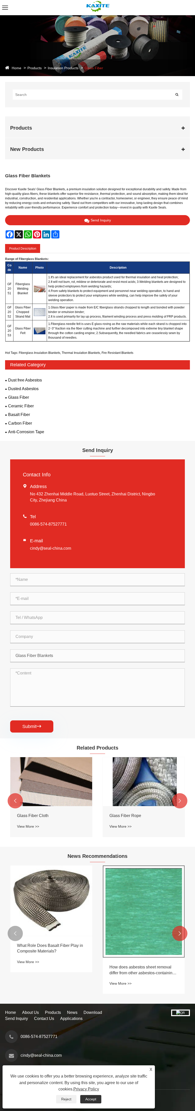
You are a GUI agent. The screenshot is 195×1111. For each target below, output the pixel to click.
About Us (30, 1012)
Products (34, 68)
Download (93, 1012)
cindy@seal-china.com (50, 548)
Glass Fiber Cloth (32, 815)
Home (16, 68)
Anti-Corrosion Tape (26, 432)
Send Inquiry (101, 220)
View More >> (28, 826)
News (72, 1012)
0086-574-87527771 (48, 524)
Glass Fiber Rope (125, 815)
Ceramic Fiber (21, 406)
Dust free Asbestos (25, 380)
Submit (31, 726)
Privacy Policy (86, 1089)
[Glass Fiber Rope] (144, 781)
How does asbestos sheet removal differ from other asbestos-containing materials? (142, 970)
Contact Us (44, 1018)
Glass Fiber (94, 68)
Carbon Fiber (20, 423)
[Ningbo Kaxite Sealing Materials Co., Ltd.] (97, 2)
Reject (66, 1099)
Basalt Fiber (19, 414)
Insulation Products (63, 68)
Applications (71, 1018)
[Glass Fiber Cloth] (51, 781)
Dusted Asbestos (23, 389)
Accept (90, 1099)
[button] (15, 800)
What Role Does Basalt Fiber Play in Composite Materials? (50, 948)
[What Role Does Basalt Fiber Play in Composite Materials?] (51, 900)
